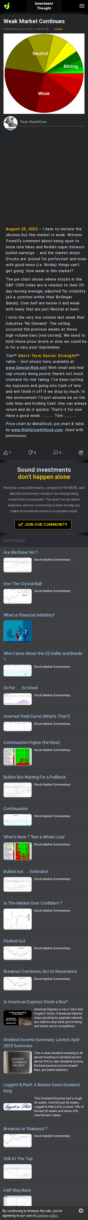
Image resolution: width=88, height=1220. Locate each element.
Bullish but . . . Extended (26, 871)
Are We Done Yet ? (21, 552)
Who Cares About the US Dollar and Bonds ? (43, 656)
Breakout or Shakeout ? (25, 1128)
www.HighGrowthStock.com (37, 430)
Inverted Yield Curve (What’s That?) (37, 716)
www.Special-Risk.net (26, 367)
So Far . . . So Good (21, 687)
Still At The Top (18, 1158)
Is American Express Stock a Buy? (36, 1001)
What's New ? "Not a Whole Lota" (34, 836)
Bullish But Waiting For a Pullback (35, 777)
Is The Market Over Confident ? (33, 903)
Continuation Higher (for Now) (32, 742)
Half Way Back (17, 1190)
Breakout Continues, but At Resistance (40, 971)
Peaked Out (14, 940)
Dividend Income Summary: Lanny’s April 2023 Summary (41, 1042)
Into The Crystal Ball (23, 583)
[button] (81, 1210)
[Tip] (81, 452)
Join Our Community (45, 524)
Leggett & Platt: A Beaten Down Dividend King (42, 1087)
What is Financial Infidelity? (29, 615)
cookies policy (46, 1215)
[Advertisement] (44, 176)
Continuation (16, 808)
